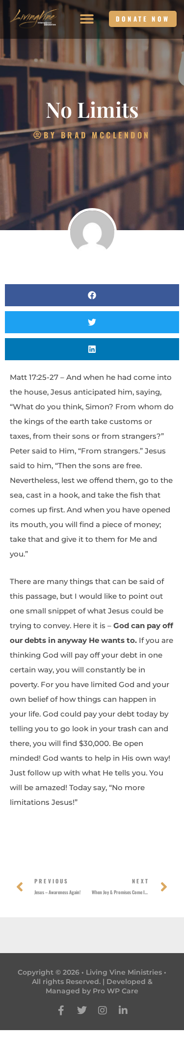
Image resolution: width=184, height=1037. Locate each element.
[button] (87, 19)
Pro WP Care (115, 990)
